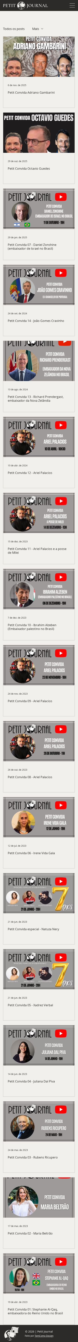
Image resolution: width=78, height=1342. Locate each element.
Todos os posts (14, 29)
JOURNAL (37, 5)
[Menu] (72, 5)
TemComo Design (44, 1335)
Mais (35, 29)
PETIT (9, 5)
